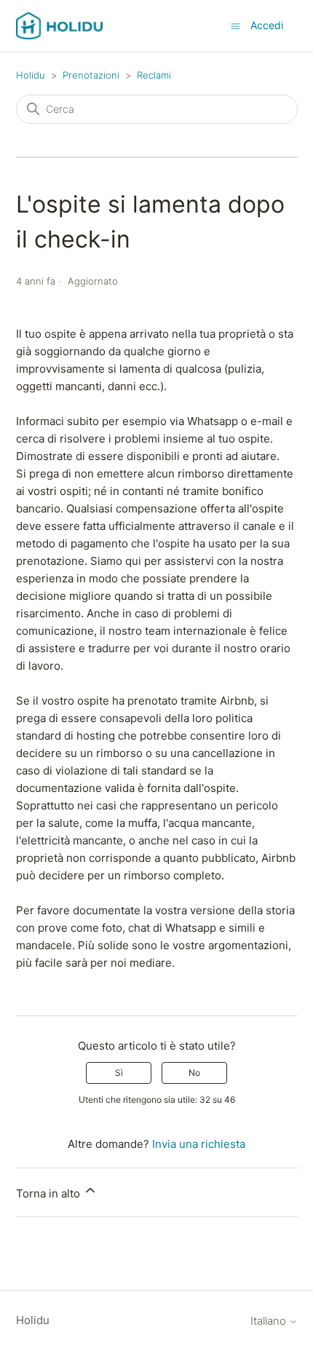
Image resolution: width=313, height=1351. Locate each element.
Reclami (154, 75)
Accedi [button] (266, 25)
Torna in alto (49, 1193)
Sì (119, 1072)
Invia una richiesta (198, 1144)
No (194, 1072)
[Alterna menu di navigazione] (235, 25)
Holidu (30, 75)
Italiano (269, 1321)
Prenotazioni (91, 75)
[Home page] (59, 25)
